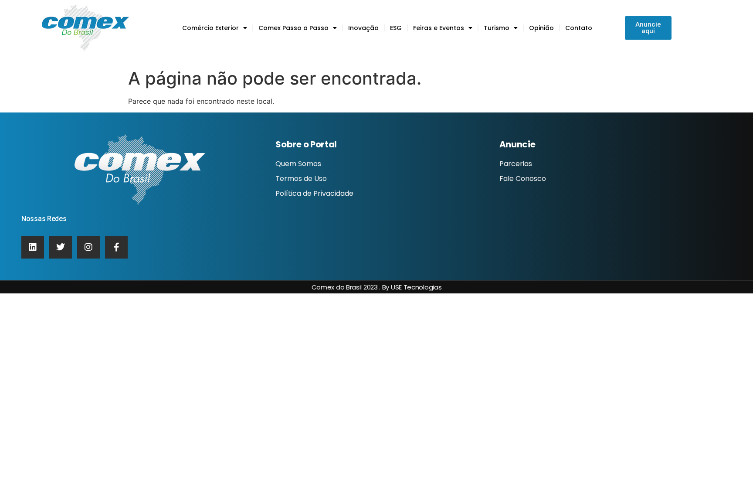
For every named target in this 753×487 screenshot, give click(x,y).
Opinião (541, 28)
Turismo (496, 28)
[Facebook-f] (116, 247)
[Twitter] (60, 247)
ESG (396, 28)
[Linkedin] (32, 247)
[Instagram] (88, 247)
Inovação (363, 28)
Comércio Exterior (210, 28)
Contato (578, 28)
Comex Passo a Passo (293, 28)
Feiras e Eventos (438, 28)
